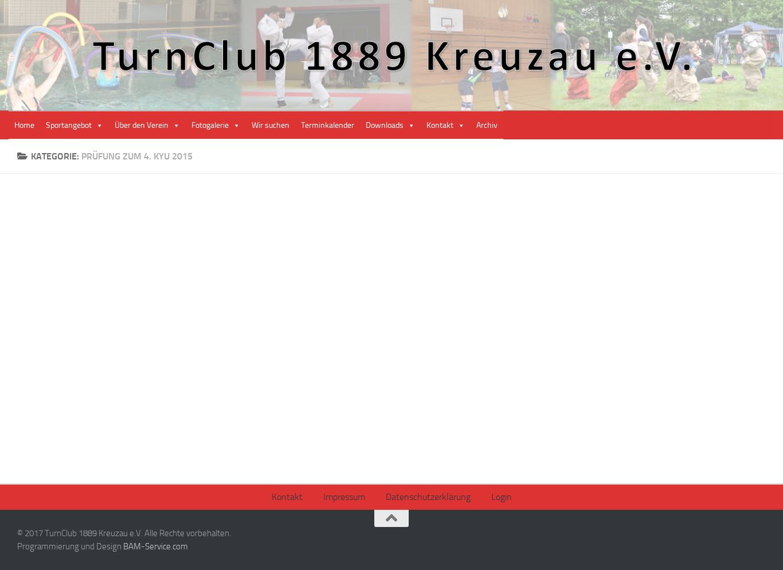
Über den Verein (142, 125)
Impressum (344, 496)
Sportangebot (69, 125)
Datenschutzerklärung (428, 496)
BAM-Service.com (155, 546)
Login (501, 496)
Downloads (385, 125)
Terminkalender (327, 125)
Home (24, 125)
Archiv (487, 125)
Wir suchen (270, 125)
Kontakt (439, 125)
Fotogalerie (210, 125)
